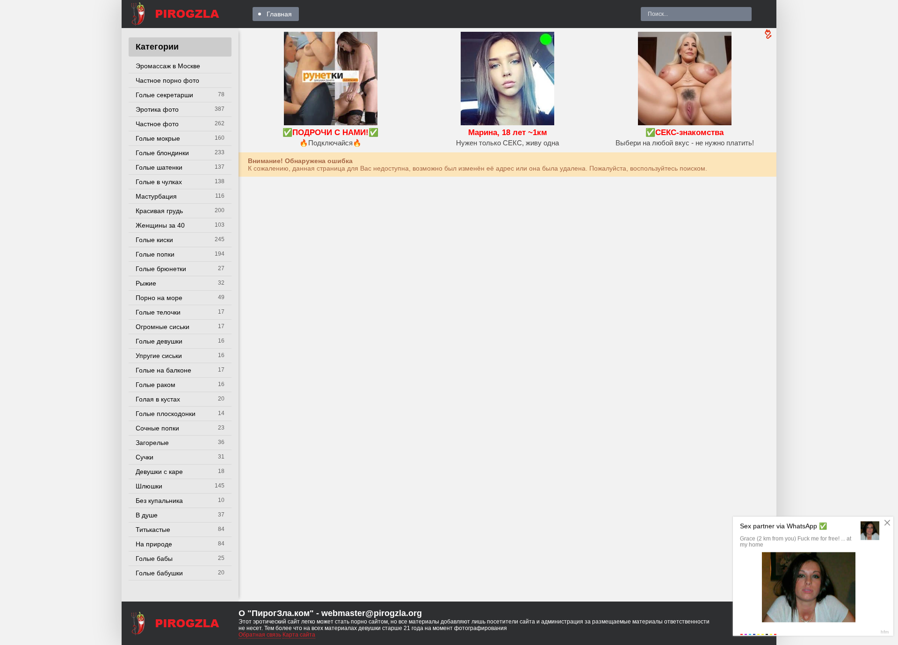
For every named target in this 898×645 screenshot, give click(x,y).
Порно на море (159, 297)
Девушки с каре (159, 471)
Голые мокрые (158, 138)
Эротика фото (157, 109)
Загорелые (152, 442)
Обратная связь (260, 634)
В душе (147, 515)
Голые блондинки (162, 153)
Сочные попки (157, 428)
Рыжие (146, 283)
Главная (279, 14)
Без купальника (159, 500)
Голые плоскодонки (166, 413)
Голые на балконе (163, 370)
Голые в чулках (159, 182)
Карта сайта (298, 634)
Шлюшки (149, 486)
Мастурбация (156, 196)
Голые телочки (158, 312)
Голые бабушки (159, 573)
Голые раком (155, 384)
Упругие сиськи (159, 355)
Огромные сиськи (162, 326)
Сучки (144, 457)
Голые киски (154, 240)
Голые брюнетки (161, 268)
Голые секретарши (164, 95)
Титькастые (153, 529)
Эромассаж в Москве (168, 66)
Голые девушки (159, 341)
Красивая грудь (159, 211)
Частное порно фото (167, 80)
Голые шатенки (159, 167)
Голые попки (155, 254)
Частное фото (157, 124)
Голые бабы (154, 558)
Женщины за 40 (160, 225)
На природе (154, 544)
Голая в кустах (158, 399)
